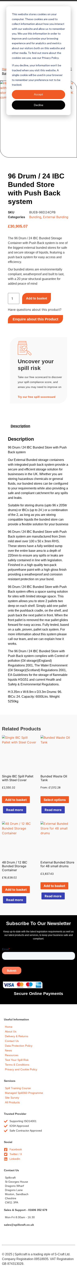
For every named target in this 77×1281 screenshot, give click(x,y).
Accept (38, 94)
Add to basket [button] (16, 800)
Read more (14, 810)
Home (6, 69)
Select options (55, 800)
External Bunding (55, 217)
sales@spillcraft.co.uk (19, 1224)
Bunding (35, 217)
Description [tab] (20, 426)
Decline (38, 105)
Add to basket (36, 298)
